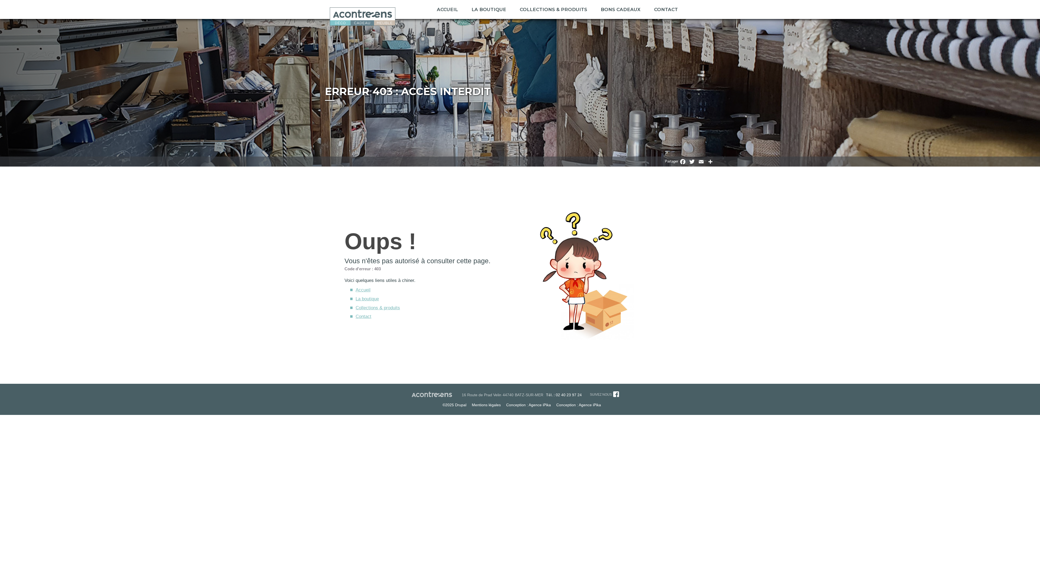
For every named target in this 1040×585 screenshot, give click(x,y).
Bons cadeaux (621, 9)
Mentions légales (486, 405)
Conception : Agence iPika (528, 405)
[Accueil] (362, 18)
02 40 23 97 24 (569, 395)
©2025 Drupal (454, 405)
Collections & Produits (553, 9)
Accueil (447, 9)
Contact (666, 9)
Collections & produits (378, 307)
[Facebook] (616, 395)
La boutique (489, 9)
